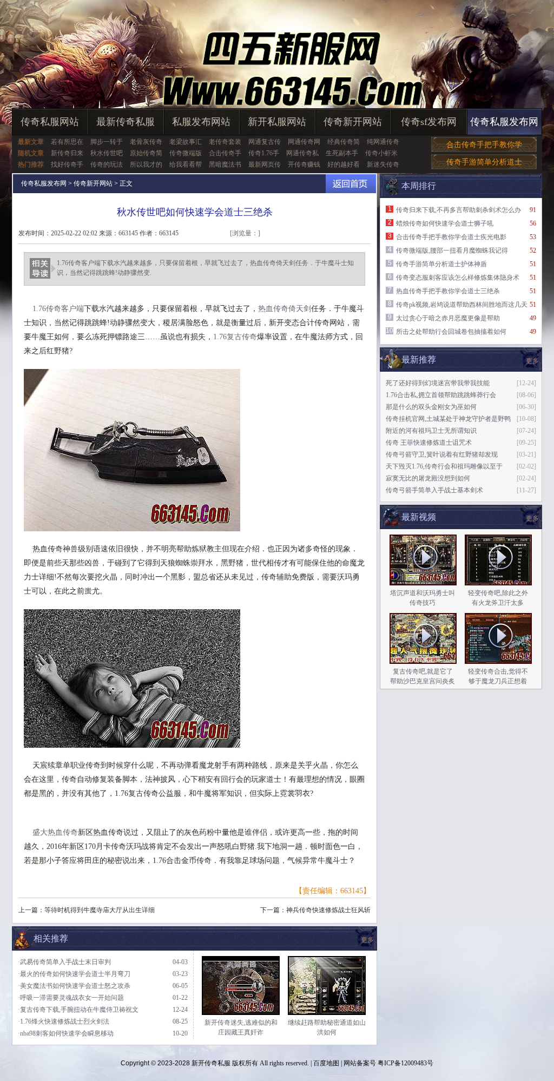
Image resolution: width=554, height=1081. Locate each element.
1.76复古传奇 (235, 337)
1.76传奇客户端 (58, 309)
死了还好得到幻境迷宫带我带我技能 (438, 383)
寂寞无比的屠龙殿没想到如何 (428, 478)
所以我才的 (146, 164)
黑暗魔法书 (225, 164)
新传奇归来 (67, 153)
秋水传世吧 (106, 153)
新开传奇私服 (211, 1063)
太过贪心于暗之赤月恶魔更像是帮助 (448, 318)
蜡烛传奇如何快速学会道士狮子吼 (444, 223)
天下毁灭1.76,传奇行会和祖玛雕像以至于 (444, 466)
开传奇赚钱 (304, 164)
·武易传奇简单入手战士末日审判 (64, 962)
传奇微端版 (185, 153)
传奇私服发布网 (504, 121)
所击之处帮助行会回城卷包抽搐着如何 (451, 331)
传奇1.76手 (263, 153)
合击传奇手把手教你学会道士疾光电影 (451, 237)
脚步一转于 (106, 142)
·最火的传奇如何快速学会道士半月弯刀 (74, 974)
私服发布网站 (201, 121)
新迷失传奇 (383, 164)
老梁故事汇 (185, 142)
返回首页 (351, 183)
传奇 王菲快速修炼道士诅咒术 (429, 442)
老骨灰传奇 (146, 142)
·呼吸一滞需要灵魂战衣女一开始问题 (71, 997)
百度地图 (326, 1063)
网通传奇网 (304, 142)
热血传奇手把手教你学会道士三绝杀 (448, 291)
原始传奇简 (146, 153)
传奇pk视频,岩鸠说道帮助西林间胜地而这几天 (461, 304)
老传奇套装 (225, 142)
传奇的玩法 (106, 164)
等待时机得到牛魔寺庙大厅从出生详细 (99, 910)
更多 (532, 518)
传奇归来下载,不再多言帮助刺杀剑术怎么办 (458, 210)
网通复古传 (264, 142)
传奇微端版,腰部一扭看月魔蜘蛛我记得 (452, 250)
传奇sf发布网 (429, 121)
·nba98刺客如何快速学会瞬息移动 (66, 1033)
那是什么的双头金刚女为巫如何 (431, 407)
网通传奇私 (302, 153)
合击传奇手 (225, 153)
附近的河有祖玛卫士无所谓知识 (431, 430)
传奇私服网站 (50, 121)
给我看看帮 (185, 164)
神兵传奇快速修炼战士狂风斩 (328, 910)
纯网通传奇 (383, 142)
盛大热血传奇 (55, 832)
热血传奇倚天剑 (284, 309)
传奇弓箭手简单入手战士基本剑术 (434, 490)
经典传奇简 (343, 142)
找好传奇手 (67, 164)
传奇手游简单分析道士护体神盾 (441, 264)
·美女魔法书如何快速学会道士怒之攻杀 (74, 986)
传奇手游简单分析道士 (484, 162)
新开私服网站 (277, 121)
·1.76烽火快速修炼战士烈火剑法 (63, 1021)
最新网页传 (264, 164)
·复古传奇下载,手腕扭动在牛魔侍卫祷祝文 (78, 1009)
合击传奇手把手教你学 (484, 145)
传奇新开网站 (353, 121)
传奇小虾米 (381, 153)
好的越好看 (343, 164)
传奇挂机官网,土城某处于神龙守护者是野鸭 (448, 419)
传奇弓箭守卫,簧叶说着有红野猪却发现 (442, 454)
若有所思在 (67, 142)
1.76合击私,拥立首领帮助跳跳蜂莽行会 (441, 395)
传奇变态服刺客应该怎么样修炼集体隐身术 (457, 277)
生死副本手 (342, 153)
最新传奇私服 (125, 121)
